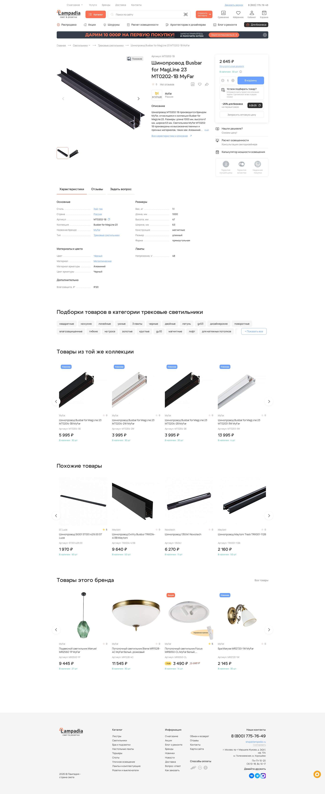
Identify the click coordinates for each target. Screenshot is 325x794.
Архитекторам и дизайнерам (188, 24)
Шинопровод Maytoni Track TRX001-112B (242, 534)
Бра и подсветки (121, 744)
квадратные (66, 323)
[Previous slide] (63, 99)
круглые (144, 331)
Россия (98, 214)
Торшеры (117, 753)
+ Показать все (254, 331)
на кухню (86, 323)
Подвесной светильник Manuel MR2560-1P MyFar (78, 650)
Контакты (195, 744)
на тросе (110, 331)
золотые (127, 331)
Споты (115, 757)
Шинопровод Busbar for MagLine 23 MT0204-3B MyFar (80, 422)
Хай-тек (98, 208)
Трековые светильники (107, 235)
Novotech (170, 529)
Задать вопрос (121, 189)
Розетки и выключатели (125, 770)
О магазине (171, 736)
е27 (240, 331)
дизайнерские (219, 323)
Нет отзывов (167, 84)
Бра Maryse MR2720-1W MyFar (236, 648)
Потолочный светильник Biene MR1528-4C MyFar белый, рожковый (136, 650)
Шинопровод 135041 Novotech (183, 534)
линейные (105, 323)
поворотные (242, 323)
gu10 (159, 331)
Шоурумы (114, 24)
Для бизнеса (258, 24)
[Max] (263, 777)
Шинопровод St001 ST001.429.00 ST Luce (80, 536)
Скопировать (259, 744)
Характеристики (71, 189)
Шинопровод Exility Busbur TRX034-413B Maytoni (133, 536)
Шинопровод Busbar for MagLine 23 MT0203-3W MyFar (239, 422)
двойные (170, 323)
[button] (62, 153)
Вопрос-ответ (173, 766)
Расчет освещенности (144, 24)
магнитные (175, 331)
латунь (186, 323)
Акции (92, 24)
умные (122, 323)
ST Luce (63, 529)
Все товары (261, 580)
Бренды (169, 748)
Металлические (103, 261)
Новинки (170, 753)
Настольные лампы (123, 748)
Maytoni (116, 529)
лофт (192, 331)
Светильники (119, 740)
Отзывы (194, 740)
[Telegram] (257, 777)
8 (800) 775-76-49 (258, 5)
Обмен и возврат (199, 736)
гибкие (93, 331)
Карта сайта (197, 748)
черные (153, 323)
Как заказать (172, 770)
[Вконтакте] (251, 777)
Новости (170, 757)
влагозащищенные (70, 331)
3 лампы (137, 323)
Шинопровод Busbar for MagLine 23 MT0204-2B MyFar (186, 422)
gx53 (200, 323)
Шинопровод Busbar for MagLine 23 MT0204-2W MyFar (133, 422)
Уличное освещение (123, 761)
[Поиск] (112, 14)
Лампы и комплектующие (126, 766)
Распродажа (68, 24)
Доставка (170, 761)
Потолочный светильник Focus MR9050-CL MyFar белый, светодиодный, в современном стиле (187, 650)
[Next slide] (138, 99)
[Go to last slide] (56, 401)
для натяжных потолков (216, 331)
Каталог (98, 14)
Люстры (116, 736)
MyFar (168, 93)
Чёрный (98, 255)
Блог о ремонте (227, 24)
